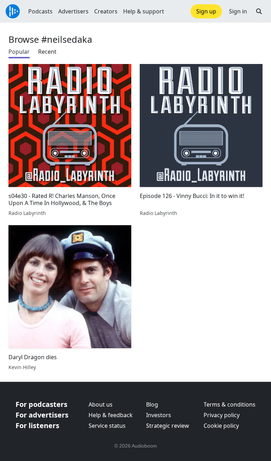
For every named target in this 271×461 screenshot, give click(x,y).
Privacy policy (222, 415)
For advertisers (42, 415)
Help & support (143, 11)
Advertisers (73, 11)
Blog (152, 404)
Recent (47, 52)
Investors (158, 415)
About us (101, 404)
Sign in (238, 11)
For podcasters (41, 404)
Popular (19, 52)
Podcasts (40, 11)
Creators (106, 11)
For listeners (37, 425)
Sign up (206, 11)
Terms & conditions (229, 404)
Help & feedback (111, 415)
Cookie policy (221, 426)
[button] (259, 11)
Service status (107, 426)
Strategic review (167, 426)
